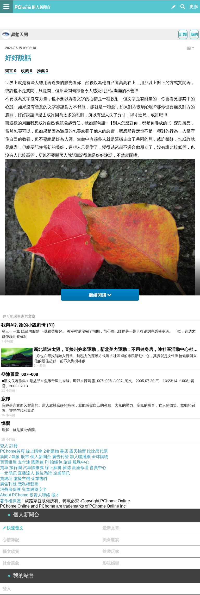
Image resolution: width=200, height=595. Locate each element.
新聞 (4, 456)
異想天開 (19, 34)
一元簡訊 (8, 473)
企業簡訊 (61, 473)
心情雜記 (11, 539)
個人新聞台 (40, 456)
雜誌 (67, 467)
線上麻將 (53, 467)
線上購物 (34, 451)
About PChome (14, 495)
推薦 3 (42, 70)
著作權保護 (10, 501)
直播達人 (26, 473)
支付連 (24, 462)
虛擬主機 (22, 478)
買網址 (6, 478)
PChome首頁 (12, 451)
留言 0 (10, 70)
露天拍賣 (77, 451)
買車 (4, 467)
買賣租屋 (8, 462)
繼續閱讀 (98, 295)
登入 (4, 446)
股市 (25, 456)
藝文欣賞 (11, 551)
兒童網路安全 (34, 489)
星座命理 (80, 467)
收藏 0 (26, 70)
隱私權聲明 (28, 484)
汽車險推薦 (33, 467)
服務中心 (81, 462)
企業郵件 (39, 478)
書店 (64, 451)
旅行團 (15, 467)
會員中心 (98, 467)
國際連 (37, 462)
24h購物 (51, 451)
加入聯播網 (80, 456)
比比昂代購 (97, 451)
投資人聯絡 (39, 495)
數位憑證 (43, 473)
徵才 (55, 495)
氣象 (15, 456)
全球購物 (100, 456)
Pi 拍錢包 (53, 462)
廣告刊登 (60, 456)
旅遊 (67, 462)
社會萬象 (11, 563)
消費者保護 (10, 489)
